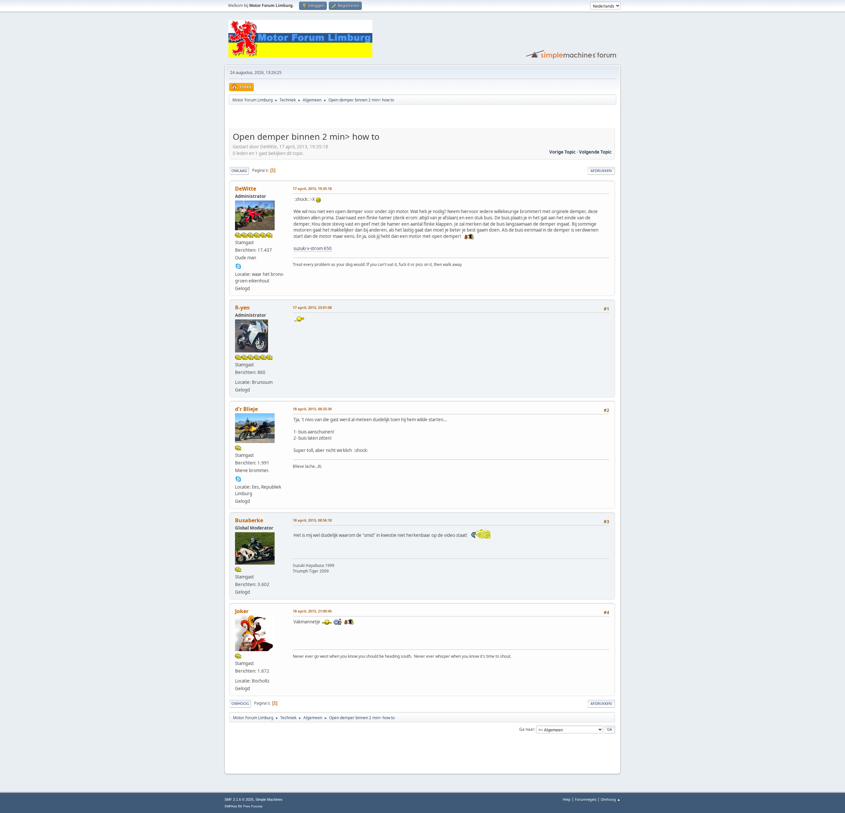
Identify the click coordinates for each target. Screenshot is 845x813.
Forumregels (585, 799)
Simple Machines (269, 799)
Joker (242, 611)
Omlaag (239, 170)
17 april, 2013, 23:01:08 (312, 307)
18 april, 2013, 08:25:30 (312, 408)
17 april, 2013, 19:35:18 (312, 188)
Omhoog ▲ (611, 799)
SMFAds (230, 806)
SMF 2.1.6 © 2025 (239, 799)
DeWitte (245, 188)
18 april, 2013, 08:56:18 (312, 520)
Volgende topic (595, 152)
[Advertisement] (306, 118)
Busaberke (249, 520)
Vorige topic (562, 152)
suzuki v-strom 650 (312, 248)
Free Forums (252, 806)
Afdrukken (601, 170)
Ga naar (526, 729)
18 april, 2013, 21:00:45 (312, 611)
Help (567, 799)
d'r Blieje (246, 409)
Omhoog (240, 703)
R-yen (242, 307)
